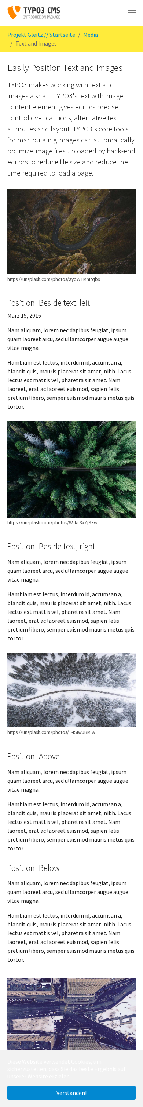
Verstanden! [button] (71, 1092)
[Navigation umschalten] (132, 13)
